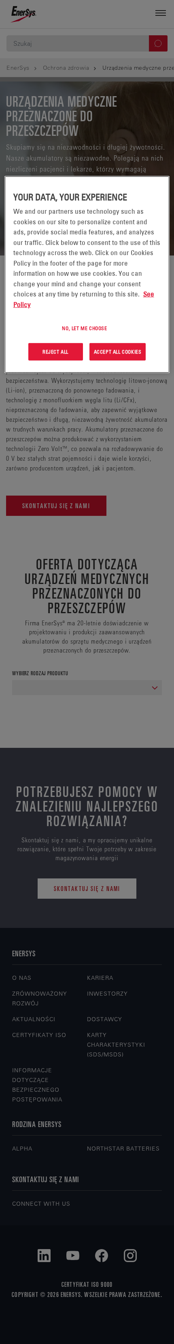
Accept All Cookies (118, 351)
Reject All (55, 351)
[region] (87, 274)
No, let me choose (84, 328)
